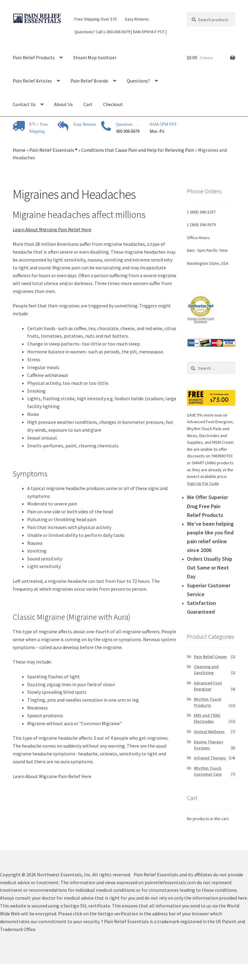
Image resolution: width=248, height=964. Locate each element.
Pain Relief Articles (32, 81)
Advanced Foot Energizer (208, 686)
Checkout (113, 104)
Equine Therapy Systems (208, 745)
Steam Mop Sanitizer (94, 57)
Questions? (138, 81)
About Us (63, 104)
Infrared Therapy (210, 758)
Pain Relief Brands (89, 81)
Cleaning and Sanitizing (206, 669)
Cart (88, 104)
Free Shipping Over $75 (95, 19)
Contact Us (24, 104)
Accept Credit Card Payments (201, 320)
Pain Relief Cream (210, 656)
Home (19, 150)
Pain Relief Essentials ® (53, 150)
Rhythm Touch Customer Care (208, 771)
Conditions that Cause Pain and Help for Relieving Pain (137, 150)
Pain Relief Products (34, 57)
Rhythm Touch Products (207, 702)
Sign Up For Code (203, 483)
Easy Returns (137, 19)
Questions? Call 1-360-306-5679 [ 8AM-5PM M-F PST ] (120, 31)
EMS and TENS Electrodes (207, 718)
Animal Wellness (209, 731)
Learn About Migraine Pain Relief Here (52, 229)
